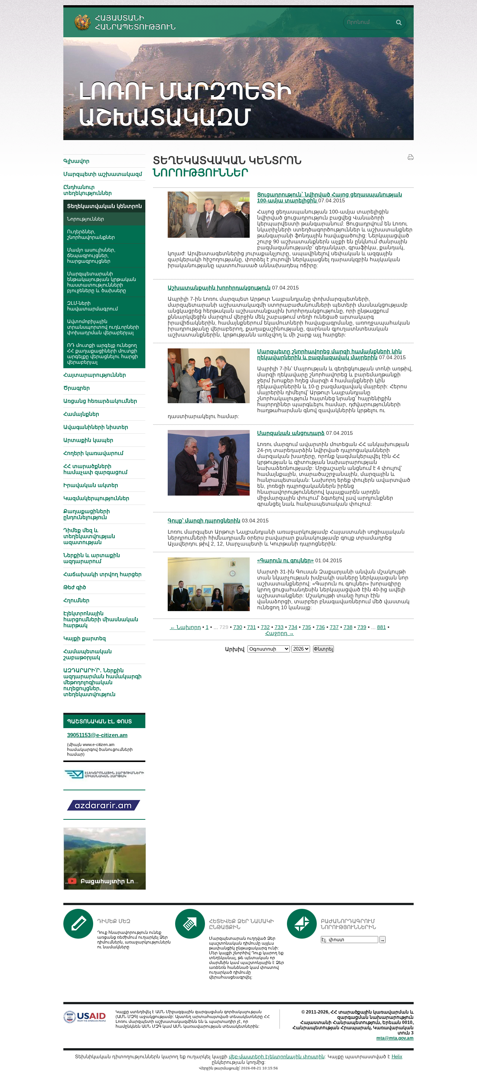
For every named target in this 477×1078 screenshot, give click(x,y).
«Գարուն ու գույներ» (285, 560)
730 (237, 627)
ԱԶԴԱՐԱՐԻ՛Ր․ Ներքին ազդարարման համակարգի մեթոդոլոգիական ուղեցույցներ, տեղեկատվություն (102, 682)
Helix (397, 1056)
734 (292, 627)
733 (279, 627)
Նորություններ (85, 219)
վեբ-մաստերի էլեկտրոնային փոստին (277, 1056)
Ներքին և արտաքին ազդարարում (91, 558)
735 (306, 627)
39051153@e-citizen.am (97, 735)
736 (320, 627)
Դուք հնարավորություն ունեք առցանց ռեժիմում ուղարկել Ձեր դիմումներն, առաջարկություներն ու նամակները (134, 939)
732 (265, 627)
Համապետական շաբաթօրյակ (87, 654)
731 (251, 627)
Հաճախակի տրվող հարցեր (102, 574)
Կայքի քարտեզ (84, 638)
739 (361, 627)
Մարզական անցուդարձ (291, 433)
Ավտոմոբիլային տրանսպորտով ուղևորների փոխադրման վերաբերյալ (103, 327)
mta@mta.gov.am (395, 1038)
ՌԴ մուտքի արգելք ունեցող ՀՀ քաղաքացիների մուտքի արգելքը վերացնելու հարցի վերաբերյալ (102, 354)
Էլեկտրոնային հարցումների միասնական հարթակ (100, 619)
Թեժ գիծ (74, 587)
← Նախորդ (185, 627)
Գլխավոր (76, 161)
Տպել (411, 157)
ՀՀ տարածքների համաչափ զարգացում (95, 469)
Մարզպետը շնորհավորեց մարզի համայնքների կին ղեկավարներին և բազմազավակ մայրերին (329, 354)
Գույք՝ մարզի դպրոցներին (204, 521)
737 (334, 627)
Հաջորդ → (279, 633)
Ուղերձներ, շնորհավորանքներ (91, 234)
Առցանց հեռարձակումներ (100, 401)
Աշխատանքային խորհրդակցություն (219, 288)
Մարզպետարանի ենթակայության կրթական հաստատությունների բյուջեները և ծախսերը (101, 282)
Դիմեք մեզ (113, 921)
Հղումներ (76, 600)
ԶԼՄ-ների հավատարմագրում (92, 306)
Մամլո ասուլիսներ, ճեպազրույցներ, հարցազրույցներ (91, 255)
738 (348, 627)
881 (381, 627)
